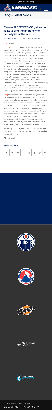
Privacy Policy (27, 403)
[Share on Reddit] (40, 152)
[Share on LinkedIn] (29, 152)
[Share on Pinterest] (23, 152)
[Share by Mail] (45, 152)
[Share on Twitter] (12, 152)
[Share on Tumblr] (34, 152)
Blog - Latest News (17, 15)
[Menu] (44, 9)
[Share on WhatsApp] (18, 152)
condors (38, 38)
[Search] (38, 9)
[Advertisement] (26, 198)
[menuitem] (38, 9)
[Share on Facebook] (7, 152)
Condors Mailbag (26, 38)
